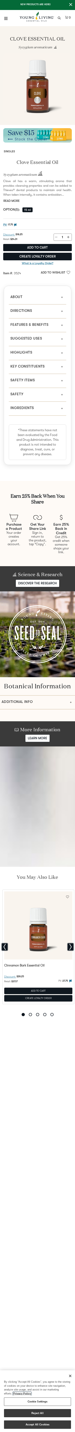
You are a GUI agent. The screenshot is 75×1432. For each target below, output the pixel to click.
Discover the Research (37, 583)
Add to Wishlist (53, 272)
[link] (54, 47)
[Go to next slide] (70, 947)
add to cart (37, 247)
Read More (11, 201)
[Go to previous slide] (5, 947)
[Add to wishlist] (67, 896)
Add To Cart (38, 990)
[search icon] (59, 17)
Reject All (37, 1413)
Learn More (37, 738)
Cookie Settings (38, 1401)
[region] (37, 1401)
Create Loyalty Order (37, 256)
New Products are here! (35, 4)
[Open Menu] (6, 18)
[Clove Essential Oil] (37, 87)
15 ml (27, 209)
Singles (9, 151)
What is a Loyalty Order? (37, 263)
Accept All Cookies (37, 1424)
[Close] (70, 1376)
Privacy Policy (22, 1393)
